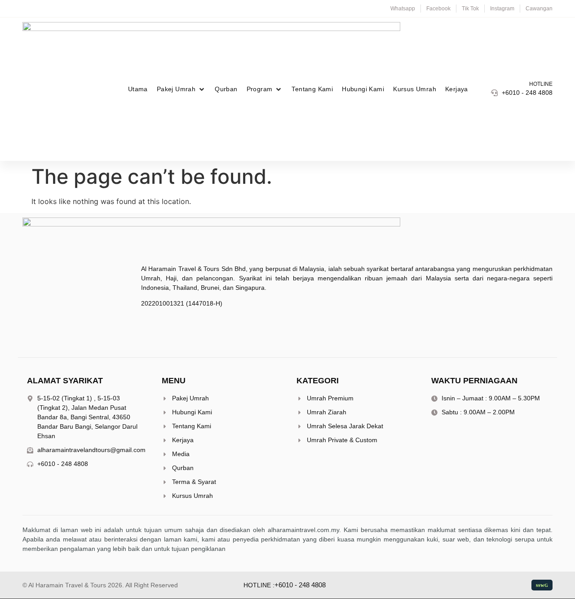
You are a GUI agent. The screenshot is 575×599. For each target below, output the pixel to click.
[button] (181, 89)
